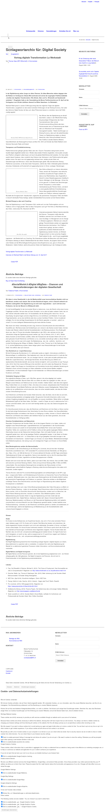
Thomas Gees (41, 89)
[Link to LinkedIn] (6, 35)
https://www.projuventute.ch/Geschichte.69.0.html (22, 586)
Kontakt (8, 673)
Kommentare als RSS (15, 641)
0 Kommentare (32, 61)
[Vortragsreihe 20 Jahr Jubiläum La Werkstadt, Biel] (37, 77)
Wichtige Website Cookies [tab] (8, 714)
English (90, 1)
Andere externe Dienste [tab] (8, 758)
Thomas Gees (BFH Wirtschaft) (18, 61)
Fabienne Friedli (13, 291)
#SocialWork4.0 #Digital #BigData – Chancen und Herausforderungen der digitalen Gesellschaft (37, 286)
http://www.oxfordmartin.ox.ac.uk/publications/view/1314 (49, 570)
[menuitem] (84, 1)
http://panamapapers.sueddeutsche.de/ (28, 591)
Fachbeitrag (21, 281)
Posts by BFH (83, 129)
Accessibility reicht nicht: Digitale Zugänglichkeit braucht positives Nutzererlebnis (89, 73)
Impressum (9, 671)
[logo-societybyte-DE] (52, 15)
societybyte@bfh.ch (30, 658)
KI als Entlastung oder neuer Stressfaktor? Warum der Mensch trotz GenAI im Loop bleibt (89, 61)
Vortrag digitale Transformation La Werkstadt (37, 57)
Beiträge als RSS (14, 638)
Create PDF (14, 262)
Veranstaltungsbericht (12, 54)
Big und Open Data (11, 281)
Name (80, 97)
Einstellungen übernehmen (9, 810)
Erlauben (9, 687)
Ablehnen (16, 687)
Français (97, 1)
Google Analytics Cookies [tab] (8, 744)
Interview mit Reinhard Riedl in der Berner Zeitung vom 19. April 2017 (26, 255)
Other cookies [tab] (5, 795)
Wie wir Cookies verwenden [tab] (9, 700)
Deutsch (84, 1)
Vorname (81, 89)
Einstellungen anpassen (28, 687)
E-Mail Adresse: (83, 105)
